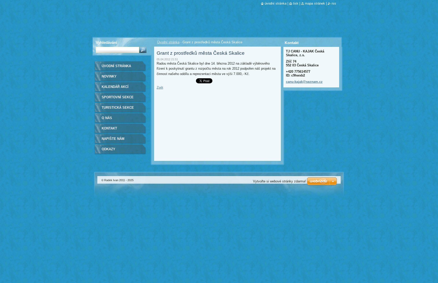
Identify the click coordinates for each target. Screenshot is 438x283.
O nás (107, 118)
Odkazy (108, 149)
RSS (334, 3)
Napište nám (113, 139)
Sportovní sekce (118, 97)
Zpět (160, 87)
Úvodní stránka (168, 42)
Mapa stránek (315, 3)
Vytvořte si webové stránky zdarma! (279, 181)
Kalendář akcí (115, 87)
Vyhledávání (106, 42)
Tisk (295, 3)
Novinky (109, 76)
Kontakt (109, 128)
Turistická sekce (118, 107)
